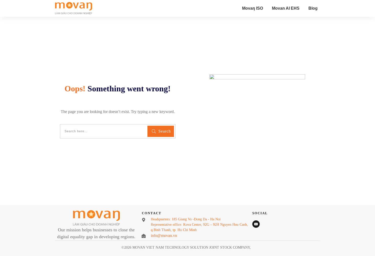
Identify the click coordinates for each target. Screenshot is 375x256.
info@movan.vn (164, 235)
